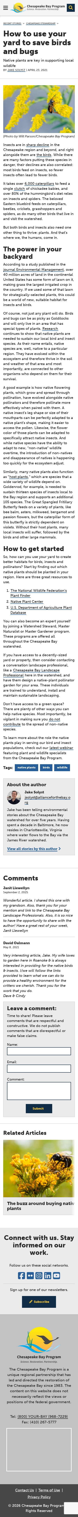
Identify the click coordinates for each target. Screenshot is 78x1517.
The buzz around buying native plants (42, 1206)
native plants (27, 767)
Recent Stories (12, 23)
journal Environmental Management (33, 269)
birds (46, 767)
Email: (12, 1062)
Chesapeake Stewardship (40, 23)
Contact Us (24, 1490)
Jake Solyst (16, 70)
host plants (18, 477)
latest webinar (61, 748)
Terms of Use (49, 1490)
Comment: (16, 1079)
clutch (19, 188)
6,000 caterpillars (39, 183)
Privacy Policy (39, 1497)
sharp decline (37, 145)
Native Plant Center (27, 601)
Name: (12, 1044)
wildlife (62, 767)
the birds (44, 155)
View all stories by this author (32, 849)
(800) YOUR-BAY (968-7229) (43, 1416)
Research (50, 328)
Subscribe (41, 1302)
